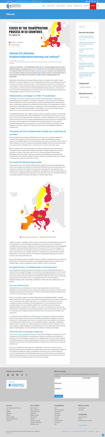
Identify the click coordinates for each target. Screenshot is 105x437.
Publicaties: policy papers (36, 422)
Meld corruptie (33, 417)
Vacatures (8, 420)
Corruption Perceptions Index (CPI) (22, 1)
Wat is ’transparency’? (35, 409)
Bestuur (8, 409)
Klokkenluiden (34, 1)
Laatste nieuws (81, 408)
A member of (11, 382)
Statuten (8, 415)
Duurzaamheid (57, 411)
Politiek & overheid (58, 420)
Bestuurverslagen (10, 417)
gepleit (39, 316)
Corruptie (16, 61)
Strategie (8, 411)
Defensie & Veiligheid (59, 409)
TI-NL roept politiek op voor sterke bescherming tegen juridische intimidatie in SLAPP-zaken (87, 74)
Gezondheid (57, 413)
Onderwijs (56, 418)
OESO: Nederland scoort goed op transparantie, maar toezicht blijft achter (87, 57)
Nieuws (53, 61)
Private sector (57, 422)
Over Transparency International (13, 408)
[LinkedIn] (92, 1)
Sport (55, 424)
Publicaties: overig (34, 424)
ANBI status (9, 413)
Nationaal (50, 61)
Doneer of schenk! (82, 417)
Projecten (32, 418)
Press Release (59, 61)
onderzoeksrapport (40, 71)
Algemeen (12, 61)
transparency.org (9, 1)
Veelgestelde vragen (35, 411)
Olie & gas (56, 417)
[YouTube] (95, 1)
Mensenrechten (44, 61)
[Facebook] (87, 1)
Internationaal (28, 61)
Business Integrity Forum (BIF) (85, 420)
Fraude (23, 61)
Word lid (80, 418)
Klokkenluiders (35, 61)
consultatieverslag (20, 334)
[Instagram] (97, 1)
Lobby (40, 1)
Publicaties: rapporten (35, 420)
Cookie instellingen (82, 425)
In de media (81, 409)
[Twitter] (89, 1)
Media (39, 61)
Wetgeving (12, 63)
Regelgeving (33, 413)
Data (55, 408)
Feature (20, 61)
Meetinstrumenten (34, 415)
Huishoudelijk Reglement (11, 418)
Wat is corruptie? (34, 408)
